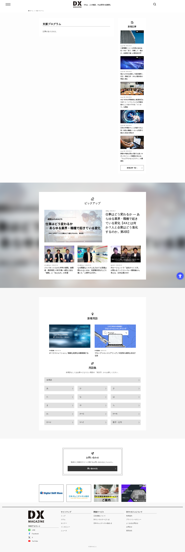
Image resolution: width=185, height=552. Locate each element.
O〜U (48, 422)
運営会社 (129, 530)
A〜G (82, 414)
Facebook (35, 534)
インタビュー (65, 527)
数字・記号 (117, 422)
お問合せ (129, 527)
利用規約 (129, 516)
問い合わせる (92, 468)
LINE (33, 530)
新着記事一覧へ (132, 168)
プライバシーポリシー (133, 519)
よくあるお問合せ (132, 523)
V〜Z (82, 422)
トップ (63, 516)
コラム (63, 519)
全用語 (49, 380)
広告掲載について (100, 516)
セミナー (64, 523)
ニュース (64, 530)
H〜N (115, 414)
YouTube (35, 541)
